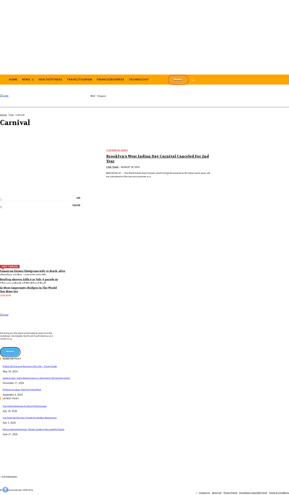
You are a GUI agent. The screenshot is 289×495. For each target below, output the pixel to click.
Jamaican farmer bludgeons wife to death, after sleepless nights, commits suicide (32, 272)
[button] (193, 80)
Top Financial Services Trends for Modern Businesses (30, 417)
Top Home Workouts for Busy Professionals (24, 406)
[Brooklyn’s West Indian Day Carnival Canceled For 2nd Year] (51, 164)
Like (78, 197)
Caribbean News (117, 150)
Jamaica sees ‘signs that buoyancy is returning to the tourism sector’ (36, 378)
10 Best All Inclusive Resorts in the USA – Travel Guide (30, 366)
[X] (7, 344)
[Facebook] (2, 344)
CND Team (112, 167)
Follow (76, 205)
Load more (5, 295)
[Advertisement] (228, 95)
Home (3, 114)
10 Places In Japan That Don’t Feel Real (22, 389)
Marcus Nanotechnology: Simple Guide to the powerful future (33, 429)
